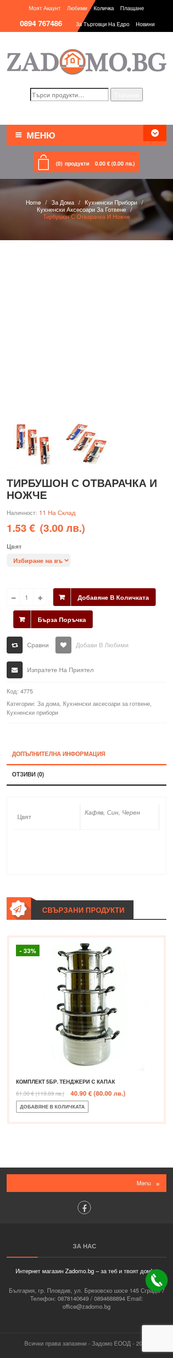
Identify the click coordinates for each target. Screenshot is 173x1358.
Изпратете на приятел (60, 669)
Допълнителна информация (58, 753)
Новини (145, 24)
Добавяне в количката (113, 597)
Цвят (14, 546)
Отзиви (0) (28, 774)
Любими (77, 8)
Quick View (155, 1107)
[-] (13, 597)
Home (33, 202)
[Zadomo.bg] (86, 62)
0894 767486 (41, 23)
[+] (40, 597)
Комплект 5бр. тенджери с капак (65, 1081)
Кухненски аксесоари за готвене (81, 209)
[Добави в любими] (126, 1107)
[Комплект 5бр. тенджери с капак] (86, 1004)
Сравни (38, 644)
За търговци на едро (103, 24)
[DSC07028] (86, 444)
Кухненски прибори (111, 202)
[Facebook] (84, 1207)
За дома (62, 202)
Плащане (132, 8)
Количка (104, 8)
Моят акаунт (45, 8)
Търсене (126, 94)
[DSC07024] (86, 329)
